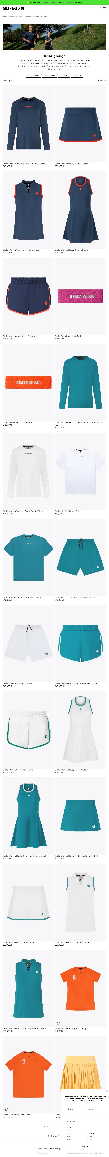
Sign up (85, 1147)
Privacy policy (91, 1153)
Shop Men (64, 75)
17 (59, 1127)
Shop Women (49, 75)
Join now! (75, 2)
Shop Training (33, 75)
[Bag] (101, 9)
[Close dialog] (107, 1091)
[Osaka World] (13, 8)
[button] (104, 8)
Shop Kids (77, 75)
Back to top (52, 1136)
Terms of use (100, 1153)
